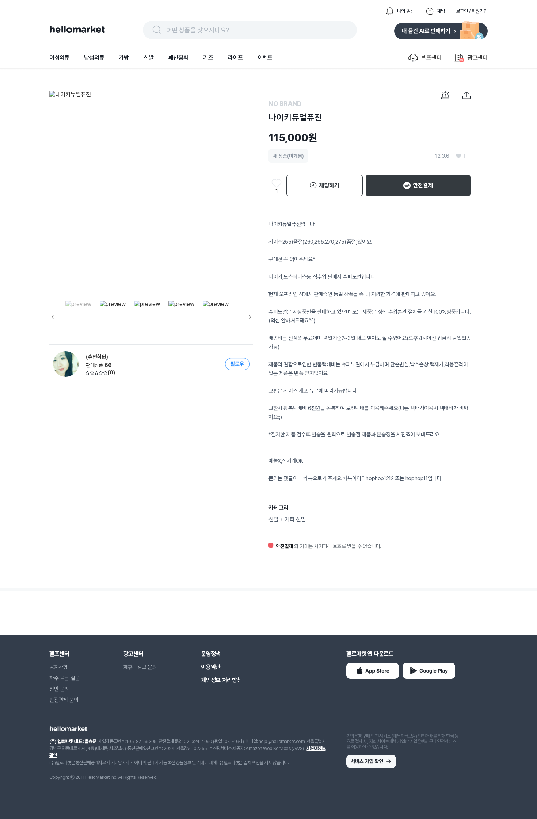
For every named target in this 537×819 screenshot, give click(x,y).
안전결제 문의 (63, 700)
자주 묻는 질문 (64, 678)
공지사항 (58, 667)
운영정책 (211, 653)
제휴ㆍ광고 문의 (140, 667)
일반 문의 (59, 689)
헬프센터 (59, 653)
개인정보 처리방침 (221, 680)
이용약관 (211, 666)
